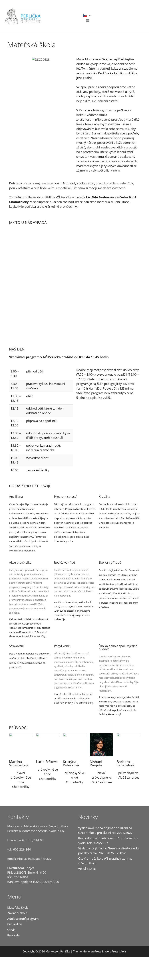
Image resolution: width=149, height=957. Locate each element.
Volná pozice (87, 869)
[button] (88, 20)
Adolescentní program (23, 918)
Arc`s (123, 951)
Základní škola (17, 913)
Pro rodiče (14, 924)
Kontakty (13, 935)
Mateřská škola (18, 907)
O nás (11, 930)
